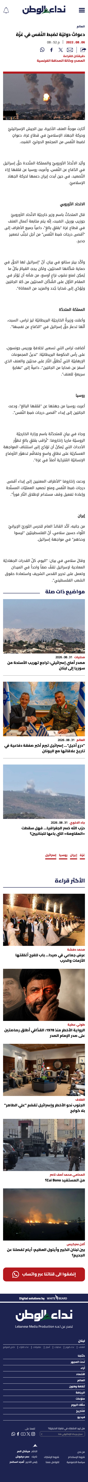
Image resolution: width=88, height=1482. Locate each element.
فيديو (81, 1417)
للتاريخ (80, 1411)
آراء (83, 1368)
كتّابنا (81, 1356)
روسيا (63, 855)
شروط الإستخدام (76, 1457)
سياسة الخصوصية (76, 1462)
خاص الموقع (9, 1347)
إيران (73, 855)
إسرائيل (50, 855)
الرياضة (80, 1393)
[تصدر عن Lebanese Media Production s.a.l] (44, 1314)
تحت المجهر (78, 1362)
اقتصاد (80, 1374)
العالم (81, 27)
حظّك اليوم (78, 1405)
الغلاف (82, 1347)
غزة (82, 855)
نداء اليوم (69, 1347)
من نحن (81, 1452)
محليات (57, 1347)
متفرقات (37, 1347)
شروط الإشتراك (51, 1457)
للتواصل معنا (52, 1462)
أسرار (48, 1347)
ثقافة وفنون (77, 1387)
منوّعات (80, 1399)
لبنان (81, 1341)
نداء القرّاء (23, 1347)
